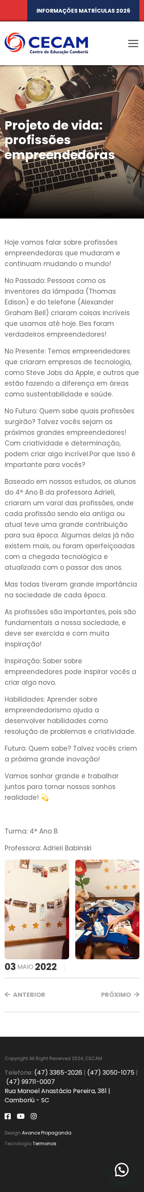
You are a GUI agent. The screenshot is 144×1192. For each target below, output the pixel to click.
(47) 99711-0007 (30, 1081)
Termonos (44, 1143)
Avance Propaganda (46, 1133)
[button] (25, 995)
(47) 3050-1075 (110, 1072)
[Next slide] (127, 909)
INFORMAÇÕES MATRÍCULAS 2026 (83, 11)
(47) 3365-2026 (58, 1072)
